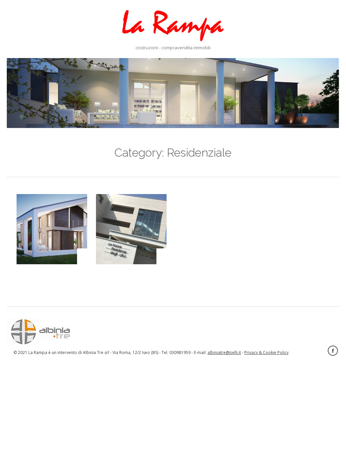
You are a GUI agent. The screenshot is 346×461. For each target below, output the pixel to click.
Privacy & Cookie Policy (266, 352)
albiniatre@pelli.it (224, 352)
